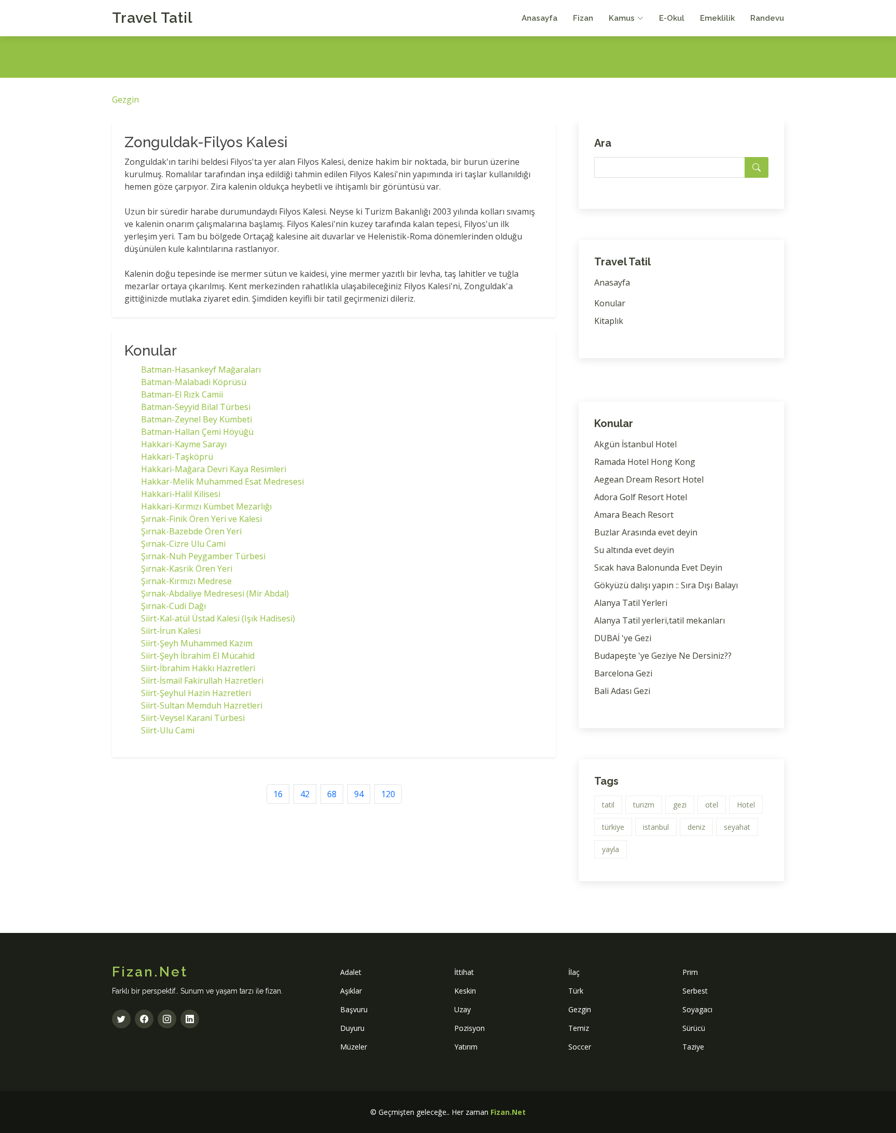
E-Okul (671, 18)
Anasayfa (539, 18)
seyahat (737, 827)
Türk (575, 991)
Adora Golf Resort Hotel (640, 497)
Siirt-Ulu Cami (167, 730)
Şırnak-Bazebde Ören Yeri (191, 531)
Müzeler (353, 1047)
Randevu (767, 18)
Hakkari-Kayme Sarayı (184, 444)
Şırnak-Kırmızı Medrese (186, 581)
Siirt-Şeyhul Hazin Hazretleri (196, 693)
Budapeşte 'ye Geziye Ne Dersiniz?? (663, 655)
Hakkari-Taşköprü (177, 456)
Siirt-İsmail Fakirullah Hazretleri (202, 680)
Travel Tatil (152, 17)
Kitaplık (608, 321)
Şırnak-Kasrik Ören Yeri (186, 568)
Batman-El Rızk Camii (182, 394)
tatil (608, 805)
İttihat (464, 972)
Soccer (579, 1047)
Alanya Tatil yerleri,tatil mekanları (659, 620)
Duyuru (352, 1028)
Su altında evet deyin (634, 550)
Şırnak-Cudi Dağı (173, 606)
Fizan (583, 18)
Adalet (350, 972)
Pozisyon (469, 1028)
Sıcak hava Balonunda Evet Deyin (658, 567)
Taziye (693, 1047)
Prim (690, 972)
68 (332, 794)
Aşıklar (351, 991)
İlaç (574, 972)
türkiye (613, 827)
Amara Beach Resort (634, 514)
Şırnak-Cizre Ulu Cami (183, 543)
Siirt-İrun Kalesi (171, 630)
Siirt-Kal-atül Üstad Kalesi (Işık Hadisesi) (218, 618)
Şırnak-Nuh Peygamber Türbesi (203, 556)
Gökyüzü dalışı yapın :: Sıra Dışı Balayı (666, 585)
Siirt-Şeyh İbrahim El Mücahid (198, 655)
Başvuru (354, 1009)
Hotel (746, 805)
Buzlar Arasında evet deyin (645, 532)
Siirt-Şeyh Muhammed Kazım (197, 643)
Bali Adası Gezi (622, 691)
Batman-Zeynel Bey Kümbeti (196, 419)
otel (711, 805)
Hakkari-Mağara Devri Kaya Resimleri (213, 469)
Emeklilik (717, 18)
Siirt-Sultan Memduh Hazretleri (201, 705)
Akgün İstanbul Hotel (635, 444)
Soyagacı (697, 1009)
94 (358, 794)
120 (388, 794)
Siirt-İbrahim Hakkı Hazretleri (198, 668)
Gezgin (125, 99)
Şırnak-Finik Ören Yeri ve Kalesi (201, 519)
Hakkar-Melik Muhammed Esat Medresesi (222, 481)
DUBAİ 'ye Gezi (622, 638)
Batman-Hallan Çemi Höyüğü (197, 431)
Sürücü (693, 1028)
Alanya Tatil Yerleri (630, 602)
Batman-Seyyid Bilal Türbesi (195, 407)
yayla (610, 849)
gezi (680, 805)
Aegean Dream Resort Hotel (649, 479)
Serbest (695, 991)
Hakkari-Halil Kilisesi (180, 494)
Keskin (465, 991)
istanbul (656, 827)
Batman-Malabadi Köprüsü (193, 382)
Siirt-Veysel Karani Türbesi (193, 718)
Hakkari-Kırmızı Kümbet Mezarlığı (206, 506)
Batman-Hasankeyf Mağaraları (201, 369)
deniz (696, 827)
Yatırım (466, 1047)
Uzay (462, 1009)
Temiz (578, 1028)
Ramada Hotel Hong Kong (644, 462)
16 (278, 794)
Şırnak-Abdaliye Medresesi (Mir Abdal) (215, 593)
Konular (609, 303)
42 (305, 794)
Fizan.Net (508, 1112)
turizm (643, 805)
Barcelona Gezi (623, 673)
